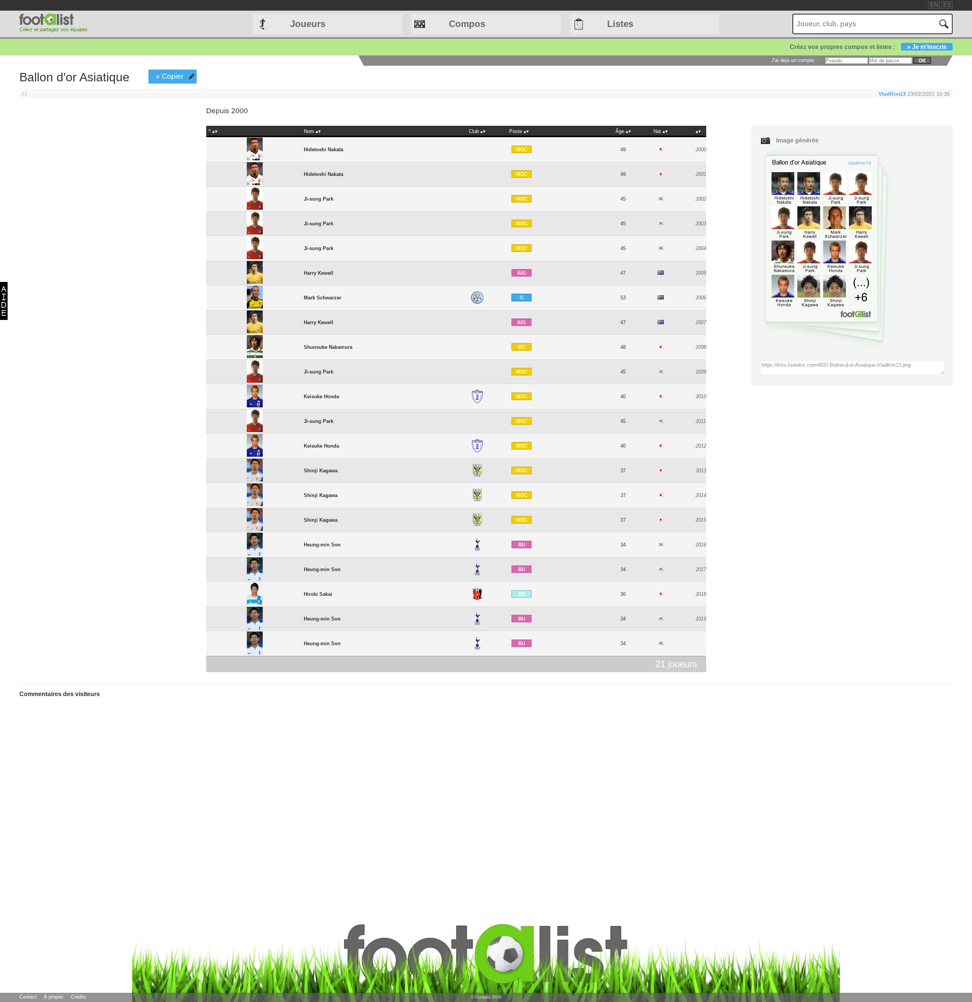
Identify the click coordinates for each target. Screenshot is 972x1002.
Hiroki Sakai (318, 594)
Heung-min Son (322, 545)
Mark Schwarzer (322, 298)
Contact (27, 997)
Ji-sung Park (318, 199)
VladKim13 (892, 94)
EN (934, 5)
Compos (467, 24)
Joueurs (307, 24)
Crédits (79, 997)
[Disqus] (76, 799)
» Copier (169, 76)
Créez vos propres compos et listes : (868, 47)
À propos (53, 997)
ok (922, 60)
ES (947, 5)
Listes (620, 24)
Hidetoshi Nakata (323, 149)
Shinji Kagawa (321, 470)
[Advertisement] (94, 172)
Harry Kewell (318, 273)
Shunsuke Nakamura (328, 347)
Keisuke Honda (321, 396)
